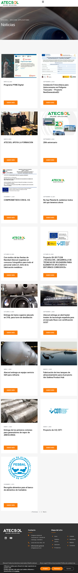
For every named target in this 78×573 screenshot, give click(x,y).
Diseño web (31, 563)
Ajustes (68, 568)
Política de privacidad (54, 563)
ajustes (17, 571)
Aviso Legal (43, 563)
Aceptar (45, 568)
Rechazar (57, 568)
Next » (45, 512)
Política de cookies (66, 563)
